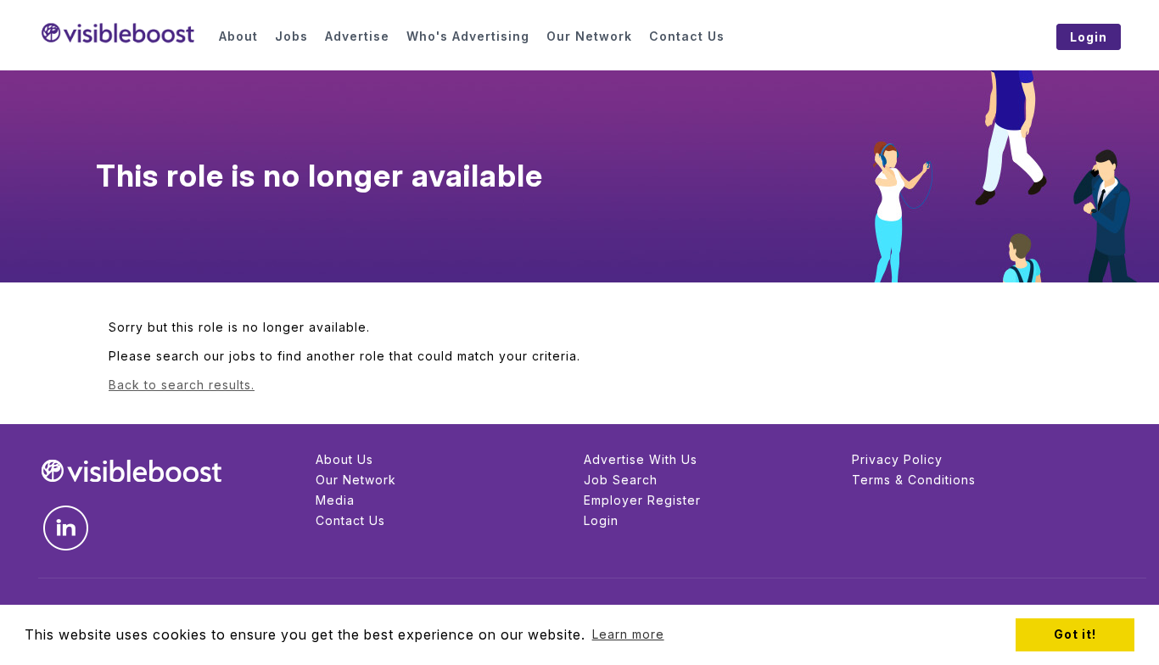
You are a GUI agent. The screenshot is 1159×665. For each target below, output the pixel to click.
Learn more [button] (628, 634)
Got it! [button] (1075, 634)
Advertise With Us (640, 459)
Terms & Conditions (914, 479)
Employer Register (642, 500)
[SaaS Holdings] (118, 33)
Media (335, 500)
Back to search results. (182, 384)
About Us (344, 459)
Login (601, 520)
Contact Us (350, 520)
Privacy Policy (897, 459)
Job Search (621, 479)
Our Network (356, 479)
